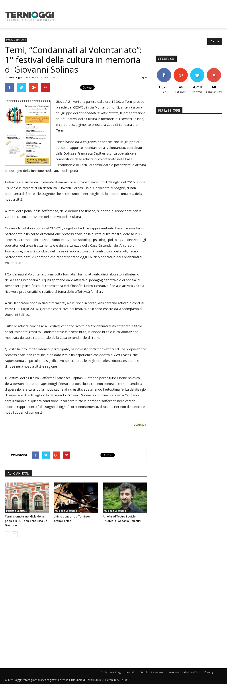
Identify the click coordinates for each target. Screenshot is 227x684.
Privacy (208, 672)
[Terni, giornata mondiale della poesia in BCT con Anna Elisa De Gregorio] (27, 497)
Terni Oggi (15, 77)
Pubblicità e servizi (151, 672)
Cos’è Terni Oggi (111, 672)
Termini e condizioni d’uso (183, 672)
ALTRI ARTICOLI (18, 473)
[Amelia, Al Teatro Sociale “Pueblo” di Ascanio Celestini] (125, 497)
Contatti (130, 672)
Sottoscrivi (214, 69)
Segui (180, 69)
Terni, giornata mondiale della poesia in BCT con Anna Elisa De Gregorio (26, 521)
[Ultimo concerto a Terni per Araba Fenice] (76, 497)
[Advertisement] (141, 16)
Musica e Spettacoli (16, 39)
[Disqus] (76, 603)
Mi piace (164, 69)
